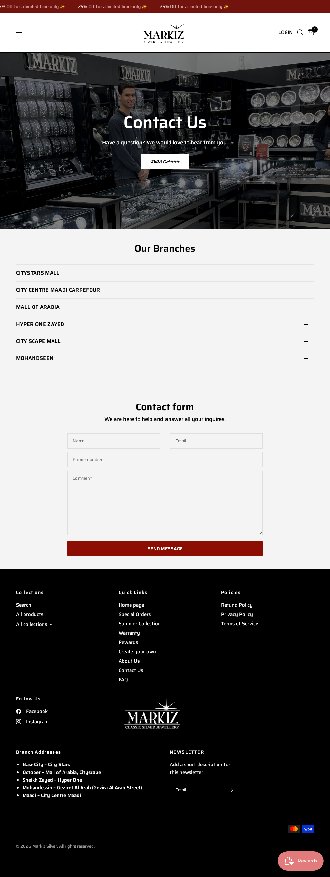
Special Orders (135, 614)
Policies (231, 592)
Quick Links (133, 592)
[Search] (300, 32)
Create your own (137, 652)
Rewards (128, 642)
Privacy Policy (237, 614)
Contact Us (131, 670)
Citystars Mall (37, 273)
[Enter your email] (230, 790)
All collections (31, 624)
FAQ (123, 680)
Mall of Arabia (38, 307)
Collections (30, 592)
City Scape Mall (38, 341)
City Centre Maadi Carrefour (58, 290)
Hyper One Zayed (40, 324)
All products (29, 614)
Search (23, 605)
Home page (131, 605)
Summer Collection (140, 624)
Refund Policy (237, 605)
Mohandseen (34, 358)
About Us (129, 661)
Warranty (129, 633)
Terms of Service (239, 624)
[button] (165, 161)
